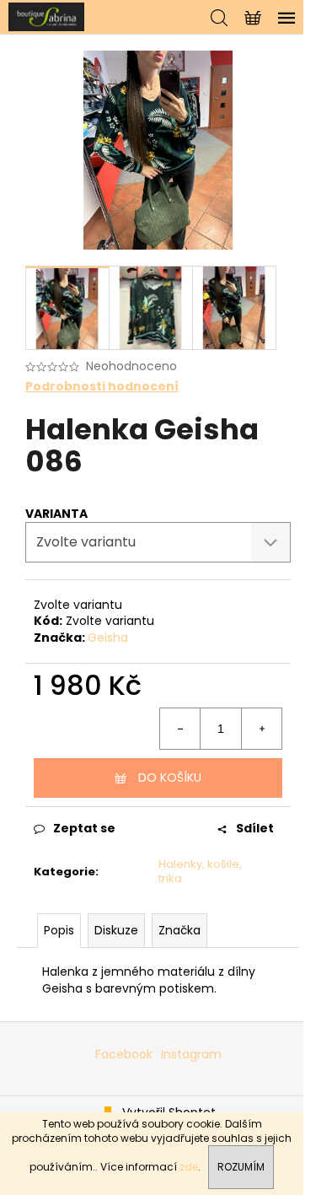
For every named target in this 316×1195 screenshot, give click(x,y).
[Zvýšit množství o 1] (261, 728)
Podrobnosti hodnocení (102, 387)
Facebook (124, 1054)
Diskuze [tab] (116, 930)
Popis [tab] (59, 930)
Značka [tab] (179, 930)
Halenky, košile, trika (200, 871)
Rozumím (241, 1167)
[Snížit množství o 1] (180, 728)
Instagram (191, 1054)
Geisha (108, 637)
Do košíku (169, 777)
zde (188, 1167)
